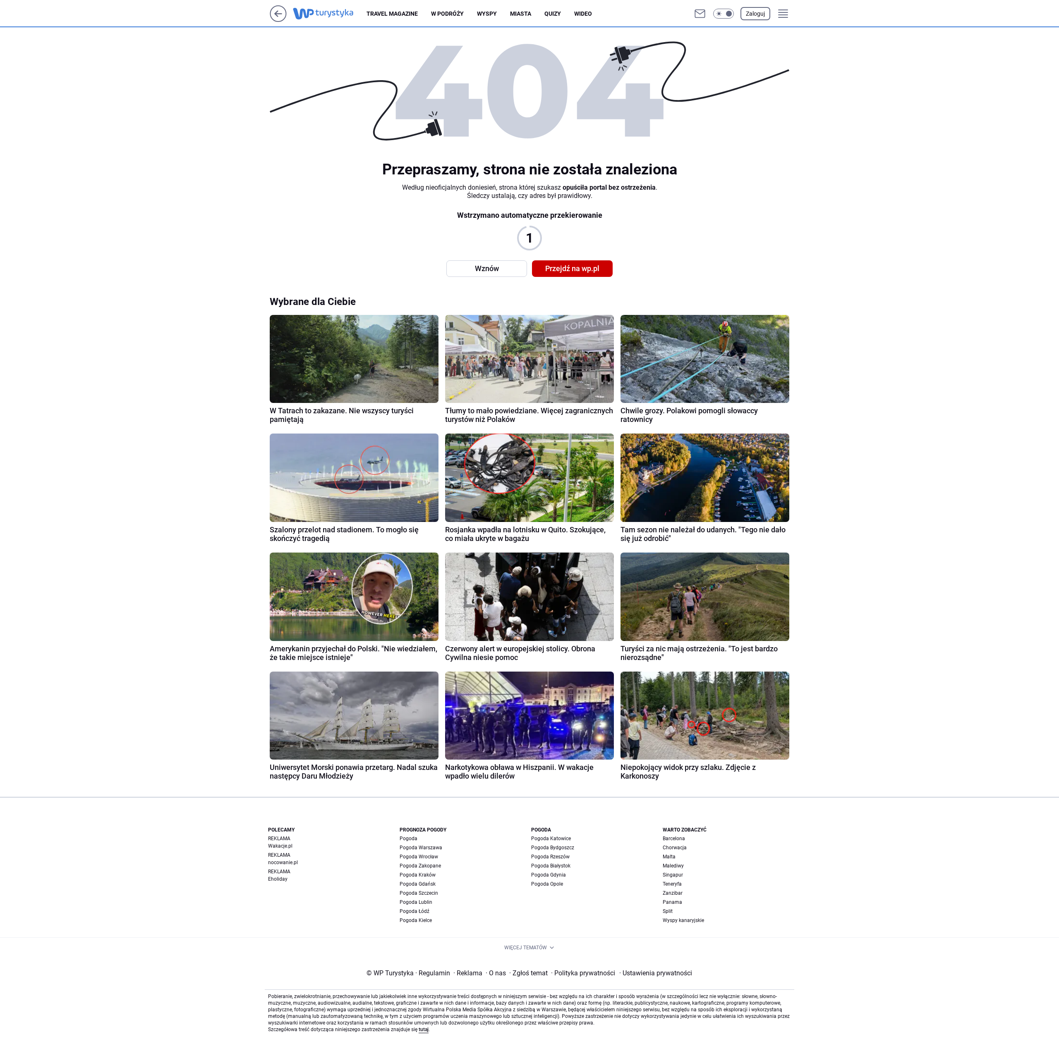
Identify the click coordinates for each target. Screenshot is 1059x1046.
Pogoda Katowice (551, 838)
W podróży (447, 13)
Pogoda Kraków (418, 875)
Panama (672, 902)
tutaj (424, 1029)
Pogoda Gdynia (548, 875)
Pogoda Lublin (416, 902)
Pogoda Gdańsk (418, 884)
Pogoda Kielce (416, 920)
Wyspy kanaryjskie (683, 920)
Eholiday (278, 879)
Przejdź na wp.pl (572, 268)
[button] (723, 14)
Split (668, 911)
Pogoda (408, 838)
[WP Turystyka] (330, 13)
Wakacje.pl (280, 846)
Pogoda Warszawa (421, 848)
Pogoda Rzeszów (550, 857)
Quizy (552, 13)
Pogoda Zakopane (420, 866)
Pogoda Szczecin (419, 893)
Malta (669, 857)
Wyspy (487, 13)
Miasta (520, 13)
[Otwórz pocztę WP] (700, 13)
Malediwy (673, 866)
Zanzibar (673, 893)
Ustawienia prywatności (655, 973)
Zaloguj (755, 13)
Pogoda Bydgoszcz (552, 848)
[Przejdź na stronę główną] (278, 20)
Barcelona (674, 838)
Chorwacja (675, 848)
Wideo (583, 13)
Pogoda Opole (547, 884)
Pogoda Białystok (550, 866)
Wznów (487, 268)
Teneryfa (672, 884)
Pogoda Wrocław (419, 857)
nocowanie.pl (283, 862)
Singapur (673, 875)
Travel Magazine (392, 13)
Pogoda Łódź (414, 911)
